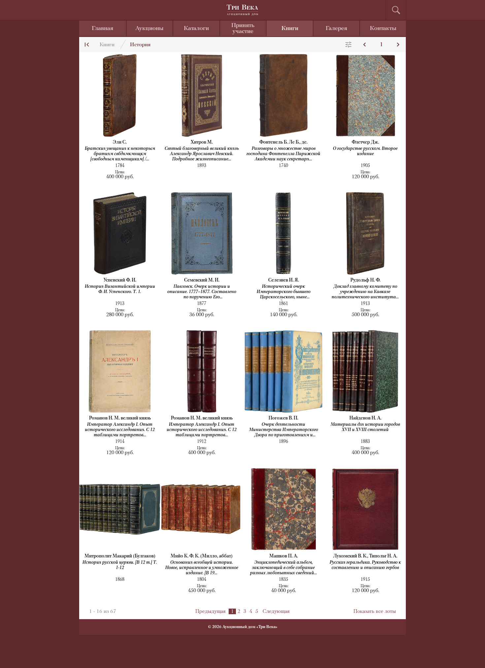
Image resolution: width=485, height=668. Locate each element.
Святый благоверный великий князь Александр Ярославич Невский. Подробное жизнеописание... (202, 154)
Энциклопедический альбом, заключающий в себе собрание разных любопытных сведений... (283, 568)
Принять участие (242, 29)
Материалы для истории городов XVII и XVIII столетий (365, 427)
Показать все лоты (374, 611)
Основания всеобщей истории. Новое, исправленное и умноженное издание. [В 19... (201, 568)
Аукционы (149, 29)
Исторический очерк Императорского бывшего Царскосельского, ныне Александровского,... (283, 292)
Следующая (276, 611)
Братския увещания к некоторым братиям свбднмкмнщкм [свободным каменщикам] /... (120, 154)
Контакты (383, 29)
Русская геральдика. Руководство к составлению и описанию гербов (365, 565)
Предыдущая (210, 611)
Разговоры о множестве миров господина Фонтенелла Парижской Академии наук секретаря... (283, 154)
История (140, 45)
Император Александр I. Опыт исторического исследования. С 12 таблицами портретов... (120, 430)
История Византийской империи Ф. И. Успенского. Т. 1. (120, 289)
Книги (289, 29)
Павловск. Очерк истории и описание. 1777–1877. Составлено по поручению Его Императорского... (201, 292)
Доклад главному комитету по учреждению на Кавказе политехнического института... (365, 292)
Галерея (336, 29)
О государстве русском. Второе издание (365, 151)
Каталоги (196, 29)
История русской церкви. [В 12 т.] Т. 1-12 (119, 565)
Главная (102, 29)
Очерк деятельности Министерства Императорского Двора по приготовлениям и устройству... (283, 430)
